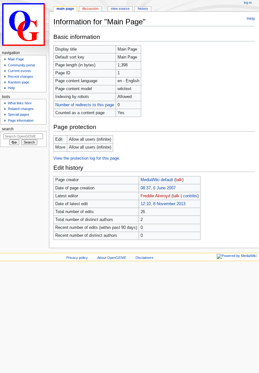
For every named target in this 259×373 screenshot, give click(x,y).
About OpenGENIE (111, 258)
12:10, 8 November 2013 (163, 204)
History (143, 8)
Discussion (90, 8)
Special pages (18, 114)
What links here (20, 103)
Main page (65, 8)
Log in (248, 2)
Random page (18, 82)
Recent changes (20, 76)
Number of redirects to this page (84, 105)
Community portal (21, 65)
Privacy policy (77, 258)
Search (8, 129)
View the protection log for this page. (86, 158)
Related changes (21, 109)
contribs (190, 196)
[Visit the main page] (24, 24)
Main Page (16, 59)
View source (120, 8)
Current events (19, 71)
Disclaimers (145, 258)
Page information (20, 120)
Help (251, 18)
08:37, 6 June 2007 (158, 188)
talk (179, 180)
